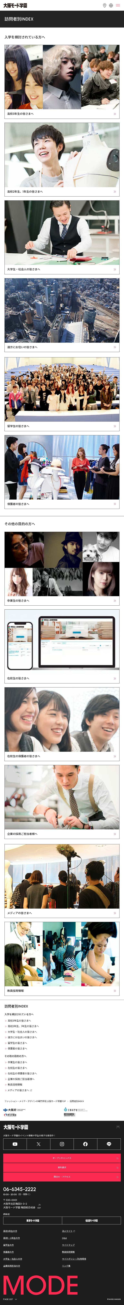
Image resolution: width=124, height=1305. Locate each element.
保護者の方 (8, 1252)
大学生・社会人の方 (12, 1258)
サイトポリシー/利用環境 (74, 1258)
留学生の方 (8, 1245)
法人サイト (67, 1231)
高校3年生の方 (10, 1231)
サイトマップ (68, 1245)
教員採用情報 (68, 1252)
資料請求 (62, 1167)
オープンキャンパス (62, 1158)
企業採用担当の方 (11, 1265)
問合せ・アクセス (62, 1176)
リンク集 (66, 1265)
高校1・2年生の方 (11, 1238)
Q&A (64, 1238)
